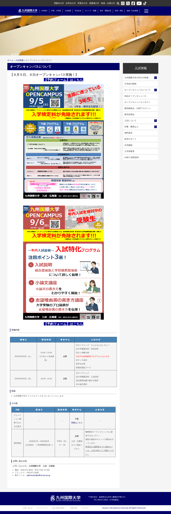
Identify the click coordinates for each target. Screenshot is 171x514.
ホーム (10, 60)
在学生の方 (71, 3)
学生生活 (78, 11)
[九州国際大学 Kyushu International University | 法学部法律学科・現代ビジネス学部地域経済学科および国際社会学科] (28, 11)
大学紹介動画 (130, 84)
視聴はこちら (76, 423)
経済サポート (130, 139)
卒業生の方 (82, 3)
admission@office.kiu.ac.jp (38, 475)
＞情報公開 (73, 508)
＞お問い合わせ (27, 508)
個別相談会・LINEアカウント (137, 108)
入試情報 (68, 11)
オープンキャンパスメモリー (137, 102)
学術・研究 (119, 11)
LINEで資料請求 (131, 157)
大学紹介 (44, 11)
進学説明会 (129, 114)
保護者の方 (94, 3)
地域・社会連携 (132, 11)
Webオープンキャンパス (135, 96)
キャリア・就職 (90, 11)
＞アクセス (85, 508)
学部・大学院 (56, 11)
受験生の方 (59, 3)
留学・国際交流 (105, 11)
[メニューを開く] (146, 11)
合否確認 (128, 145)
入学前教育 (129, 151)
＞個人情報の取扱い (58, 508)
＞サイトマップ (41, 508)
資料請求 (128, 133)
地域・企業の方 (108, 3)
